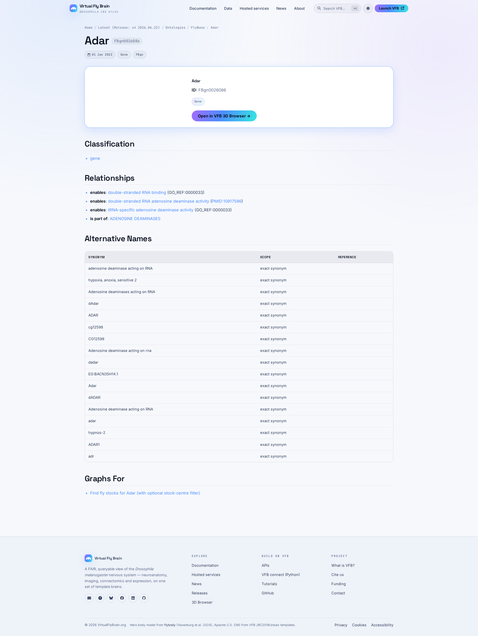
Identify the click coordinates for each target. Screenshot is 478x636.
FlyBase (198, 27)
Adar (215, 27)
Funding (338, 584)
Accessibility (382, 625)
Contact (338, 593)
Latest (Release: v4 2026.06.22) (129, 27)
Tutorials (269, 584)
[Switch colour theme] (368, 8)
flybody (170, 625)
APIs (265, 565)
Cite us (337, 574)
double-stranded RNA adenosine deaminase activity (158, 201)
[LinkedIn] (132, 598)
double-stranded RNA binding (137, 192)
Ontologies (175, 27)
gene (95, 158)
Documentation (203, 8)
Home (89, 27)
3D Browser (202, 602)
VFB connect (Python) (281, 574)
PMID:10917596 (226, 201)
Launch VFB (389, 8)
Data (228, 8)
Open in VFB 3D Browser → (224, 115)
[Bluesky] (111, 598)
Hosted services (254, 8)
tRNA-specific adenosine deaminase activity (150, 209)
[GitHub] (143, 598)
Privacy (341, 625)
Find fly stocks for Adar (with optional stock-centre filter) (145, 492)
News (281, 8)
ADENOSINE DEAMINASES (135, 218)
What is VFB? (343, 565)
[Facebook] (122, 598)
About (299, 8)
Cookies (359, 625)
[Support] (89, 598)
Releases (200, 593)
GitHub (268, 593)
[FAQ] (100, 598)
